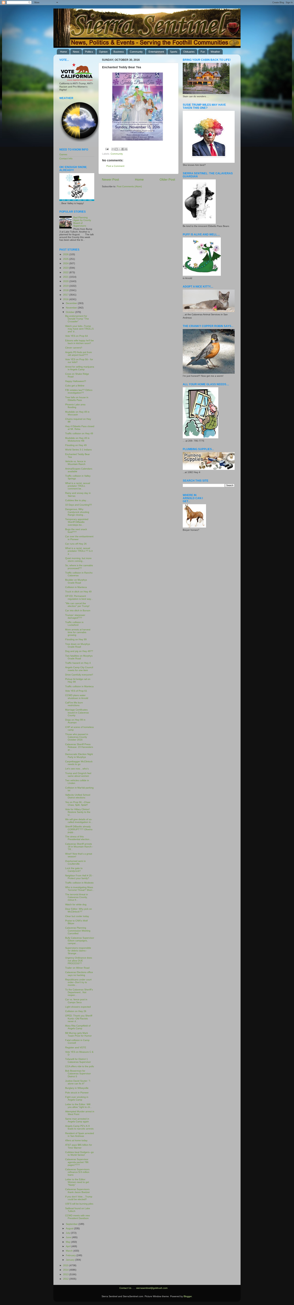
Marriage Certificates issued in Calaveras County (77, 713)
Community (136, 51)
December (72, 303)
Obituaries (189, 51)
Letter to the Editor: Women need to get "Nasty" (77, 1182)
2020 (66, 281)
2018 (66, 290)
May (68, 1242)
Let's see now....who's (77, 768)
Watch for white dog (75, 904)
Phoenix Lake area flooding (75, 406)
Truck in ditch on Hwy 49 (78, 591)
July (68, 1233)
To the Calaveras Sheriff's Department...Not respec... (79, 992)
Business (118, 51)
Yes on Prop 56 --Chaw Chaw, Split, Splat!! (77, 803)
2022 (66, 272)
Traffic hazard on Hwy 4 (78, 663)
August (70, 1228)
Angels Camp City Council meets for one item (79, 668)
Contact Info (65, 158)
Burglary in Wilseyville (76, 1088)
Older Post (167, 179)
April (68, 1246)
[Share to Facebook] (123, 149)
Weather (215, 51)
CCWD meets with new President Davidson (77, 1217)
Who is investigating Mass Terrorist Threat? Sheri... (79, 888)
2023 (66, 268)
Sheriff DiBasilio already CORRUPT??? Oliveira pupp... (78, 829)
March (69, 1251)
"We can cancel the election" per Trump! (77, 604)
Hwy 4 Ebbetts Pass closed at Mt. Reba (79, 427)
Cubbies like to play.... (77, 500)
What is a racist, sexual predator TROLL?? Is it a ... (79, 551)
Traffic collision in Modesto (79, 882)
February (71, 1255)
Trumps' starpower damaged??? (75, 616)
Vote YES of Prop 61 (76, 691)
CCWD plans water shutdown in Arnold (76, 696)
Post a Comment (115, 166)
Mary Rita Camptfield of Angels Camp (78, 1027)
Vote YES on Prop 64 (76, 336)
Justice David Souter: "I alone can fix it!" (77, 1082)
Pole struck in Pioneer (77, 1092)
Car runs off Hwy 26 (76, 544)
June (69, 1237)
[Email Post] (106, 149)
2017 (66, 294)
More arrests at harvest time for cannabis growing (77, 632)
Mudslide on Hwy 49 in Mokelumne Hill (77, 439)
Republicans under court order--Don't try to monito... (78, 982)
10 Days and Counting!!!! (78, 505)
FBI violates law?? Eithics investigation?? (78, 391)
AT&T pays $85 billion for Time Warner (78, 1146)
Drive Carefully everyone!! (79, 674)
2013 (66, 1274)
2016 (66, 299)
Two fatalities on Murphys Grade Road (79, 657)
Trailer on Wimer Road (77, 968)
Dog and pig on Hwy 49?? (79, 651)
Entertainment (156, 51)
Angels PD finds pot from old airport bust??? (78, 353)
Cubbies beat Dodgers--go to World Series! (79, 1153)
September (72, 1224)
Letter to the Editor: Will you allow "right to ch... (78, 1105)
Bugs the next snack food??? (76, 530)
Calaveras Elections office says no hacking (79, 973)
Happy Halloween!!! (75, 381)
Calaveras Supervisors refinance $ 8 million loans (77, 1172)
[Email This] (113, 149)
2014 (66, 1270)
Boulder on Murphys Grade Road (76, 581)
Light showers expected (78, 1007)
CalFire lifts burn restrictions (74, 704)
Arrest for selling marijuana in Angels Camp (79, 368)
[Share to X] (119, 149)
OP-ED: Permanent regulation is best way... (79, 597)
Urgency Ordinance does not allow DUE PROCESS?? (78, 961)
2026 (66, 254)
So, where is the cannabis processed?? (79, 566)
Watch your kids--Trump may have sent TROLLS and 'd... (79, 329)
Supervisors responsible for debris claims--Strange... (78, 951)
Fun (203, 51)
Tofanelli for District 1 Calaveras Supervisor (78, 1060)
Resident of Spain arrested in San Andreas (79, 1134)
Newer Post (110, 179)
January (70, 1260)
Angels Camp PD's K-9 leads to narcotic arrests (79, 1127)
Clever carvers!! (73, 347)
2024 (66, 263)
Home (63, 51)
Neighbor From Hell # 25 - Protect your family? (79, 877)
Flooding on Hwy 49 (76, 445)
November (72, 307)
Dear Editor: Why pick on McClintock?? (78, 910)
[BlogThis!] (116, 149)
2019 (66, 286)
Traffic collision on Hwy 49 (79, 433)
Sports (173, 51)
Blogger (188, 1296)
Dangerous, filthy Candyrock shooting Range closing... (77, 512)
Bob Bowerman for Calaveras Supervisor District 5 (78, 1074)
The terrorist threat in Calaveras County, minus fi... (76, 897)
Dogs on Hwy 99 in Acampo (75, 721)
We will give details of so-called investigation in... (79, 820)
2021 (66, 277)
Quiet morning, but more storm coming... (78, 559)
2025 (66, 259)
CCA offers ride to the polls (79, 1066)
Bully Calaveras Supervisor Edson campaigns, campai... (79, 941)
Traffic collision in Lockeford (74, 623)
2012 (66, 1279)
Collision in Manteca (76, 587)
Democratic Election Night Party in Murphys (79, 755)
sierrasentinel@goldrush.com (152, 1288)
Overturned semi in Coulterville (75, 862)
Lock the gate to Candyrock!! (74, 869)
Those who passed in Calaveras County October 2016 (76, 737)
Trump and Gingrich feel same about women (78, 774)
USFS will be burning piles (79, 1204)
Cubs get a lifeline (74, 385)
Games (63, 154)
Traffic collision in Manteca (79, 686)
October (70, 312)
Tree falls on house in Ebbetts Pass (76, 398)
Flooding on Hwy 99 (76, 639)
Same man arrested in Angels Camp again (77, 1120)
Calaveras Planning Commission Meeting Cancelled (77, 931)
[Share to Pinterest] (126, 149)
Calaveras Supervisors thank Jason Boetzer (77, 1190)
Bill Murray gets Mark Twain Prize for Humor (78, 1034)
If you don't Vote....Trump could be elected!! (78, 1198)
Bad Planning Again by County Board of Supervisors (82, 221)
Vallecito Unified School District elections (77, 796)
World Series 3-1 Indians (78, 449)
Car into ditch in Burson (77, 610)
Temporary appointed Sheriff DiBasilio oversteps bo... (76, 522)
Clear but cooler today (77, 916)
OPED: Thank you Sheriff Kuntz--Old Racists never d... (78, 1018)
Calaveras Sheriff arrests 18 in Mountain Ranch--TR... (79, 847)
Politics (89, 51)
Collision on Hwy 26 (75, 1011)
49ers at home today (76, 1140)
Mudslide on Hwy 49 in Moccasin (77, 413)
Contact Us (125, 1288)
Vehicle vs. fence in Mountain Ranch (75, 462)
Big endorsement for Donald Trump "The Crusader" (77, 319)
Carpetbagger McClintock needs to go (79, 763)
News (76, 51)
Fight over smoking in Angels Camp (76, 1098)
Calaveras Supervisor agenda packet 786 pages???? (76, 1162)
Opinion (103, 51)
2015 (66, 1265)
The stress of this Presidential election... (78, 838)
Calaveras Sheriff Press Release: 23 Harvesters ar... (79, 747)
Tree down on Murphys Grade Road (77, 645)
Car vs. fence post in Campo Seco (76, 1001)
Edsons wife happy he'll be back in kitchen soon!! (79, 342)
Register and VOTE (75, 1047)
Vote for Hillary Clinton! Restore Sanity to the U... (77, 812)
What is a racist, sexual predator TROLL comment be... (77, 486)
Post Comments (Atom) (129, 186)
